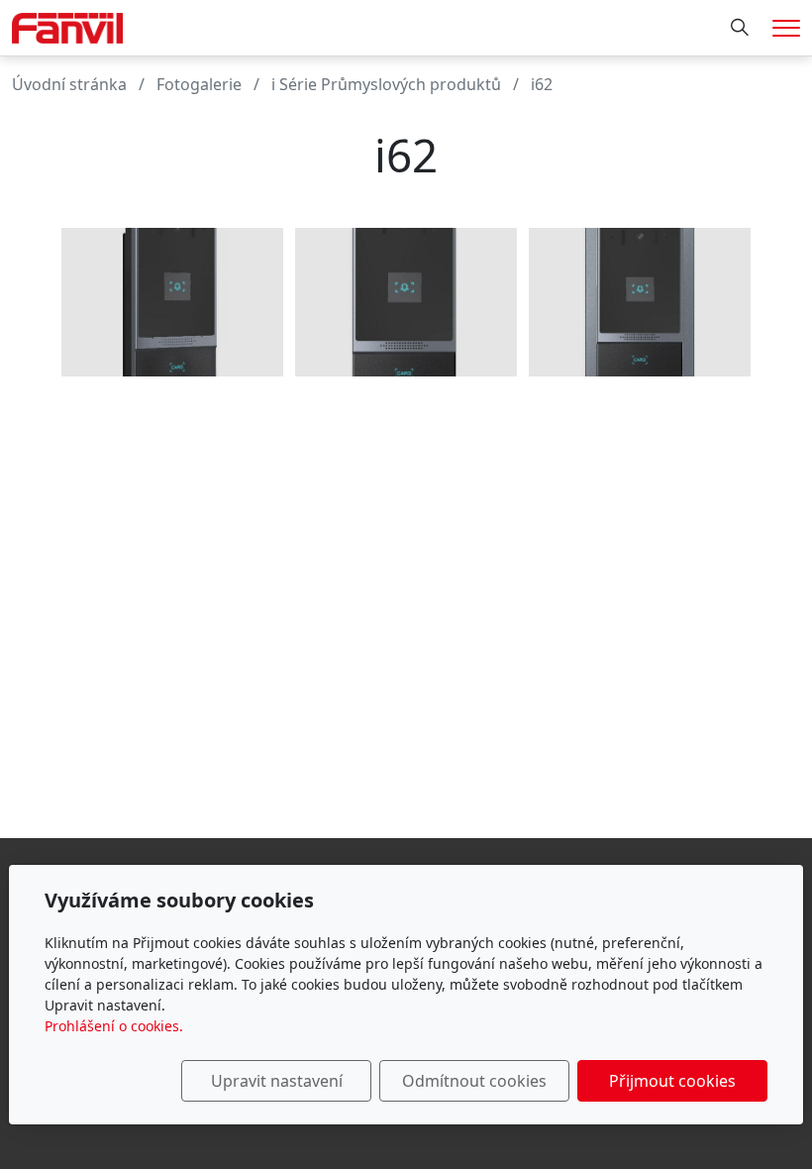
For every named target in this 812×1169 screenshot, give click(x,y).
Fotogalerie (199, 84)
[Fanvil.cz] (67, 26)
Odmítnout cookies (474, 1081)
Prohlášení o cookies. (114, 1025)
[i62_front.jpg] (406, 301)
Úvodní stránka (69, 84)
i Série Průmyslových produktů (386, 84)
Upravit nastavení (277, 1081)
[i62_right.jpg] (172, 301)
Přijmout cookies (672, 1081)
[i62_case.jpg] (640, 301)
